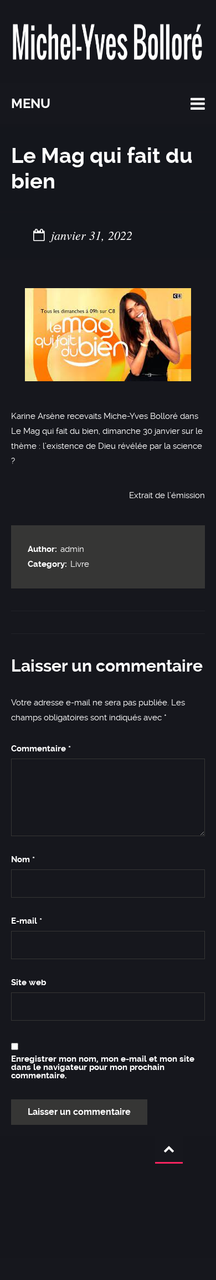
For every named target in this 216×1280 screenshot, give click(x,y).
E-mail (26, 921)
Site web (29, 983)
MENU (30, 103)
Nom (23, 860)
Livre (79, 564)
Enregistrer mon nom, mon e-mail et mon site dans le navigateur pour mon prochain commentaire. (102, 1067)
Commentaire (41, 749)
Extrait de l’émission (167, 495)
